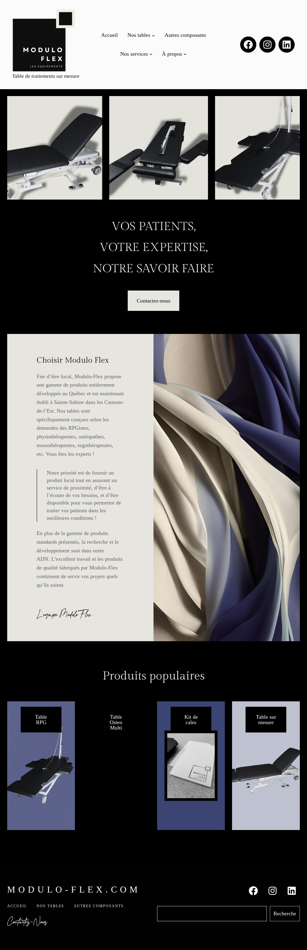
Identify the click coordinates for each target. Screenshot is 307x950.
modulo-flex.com (74, 889)
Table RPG (41, 719)
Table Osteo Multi (116, 722)
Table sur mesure (266, 719)
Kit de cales (191, 719)
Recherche (284, 913)
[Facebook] (248, 45)
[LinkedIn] (287, 45)
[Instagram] (267, 45)
